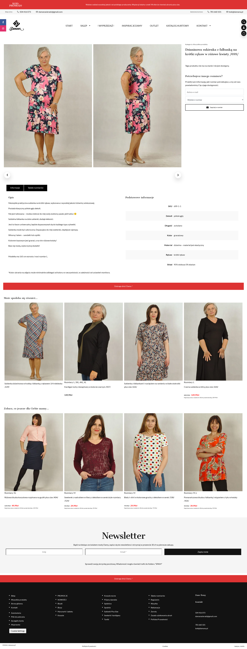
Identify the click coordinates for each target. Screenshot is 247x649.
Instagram (3, 28)
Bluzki (60, 603)
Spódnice (108, 603)
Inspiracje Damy (132, 25)
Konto (243, 27)
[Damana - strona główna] (16, 25)
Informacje (15, 187)
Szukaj (243, 21)
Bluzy (60, 607)
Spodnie (107, 607)
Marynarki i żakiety (65, 611)
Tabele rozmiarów (35, 187)
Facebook (3, 22)
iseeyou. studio (239, 646)
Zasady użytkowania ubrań (161, 615)
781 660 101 (215, 12)
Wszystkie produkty (200, 44)
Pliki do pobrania (18, 617)
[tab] (15, 188)
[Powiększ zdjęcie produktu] (48, 106)
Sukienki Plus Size (111, 611)
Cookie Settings (18, 631)
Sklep (83, 25)
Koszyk (243, 33)
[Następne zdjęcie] (178, 175)
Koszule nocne (110, 596)
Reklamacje (155, 607)
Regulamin (155, 600)
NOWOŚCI (62, 600)
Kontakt (202, 25)
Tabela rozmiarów (158, 596)
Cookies (165, 646)
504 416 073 (25, 12)
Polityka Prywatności (159, 619)
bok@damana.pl (236, 12)
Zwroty (154, 611)
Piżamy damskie (110, 600)
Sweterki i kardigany (112, 615)
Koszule (61, 615)
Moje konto (15, 625)
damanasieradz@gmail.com (51, 12)
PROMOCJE (63, 596)
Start (69, 25)
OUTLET (154, 25)
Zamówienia (16, 613)
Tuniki (106, 619)
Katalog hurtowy (177, 25)
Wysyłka (154, 603)
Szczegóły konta (17, 621)
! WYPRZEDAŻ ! (106, 25)
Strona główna (17, 603)
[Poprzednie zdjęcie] (7, 175)
